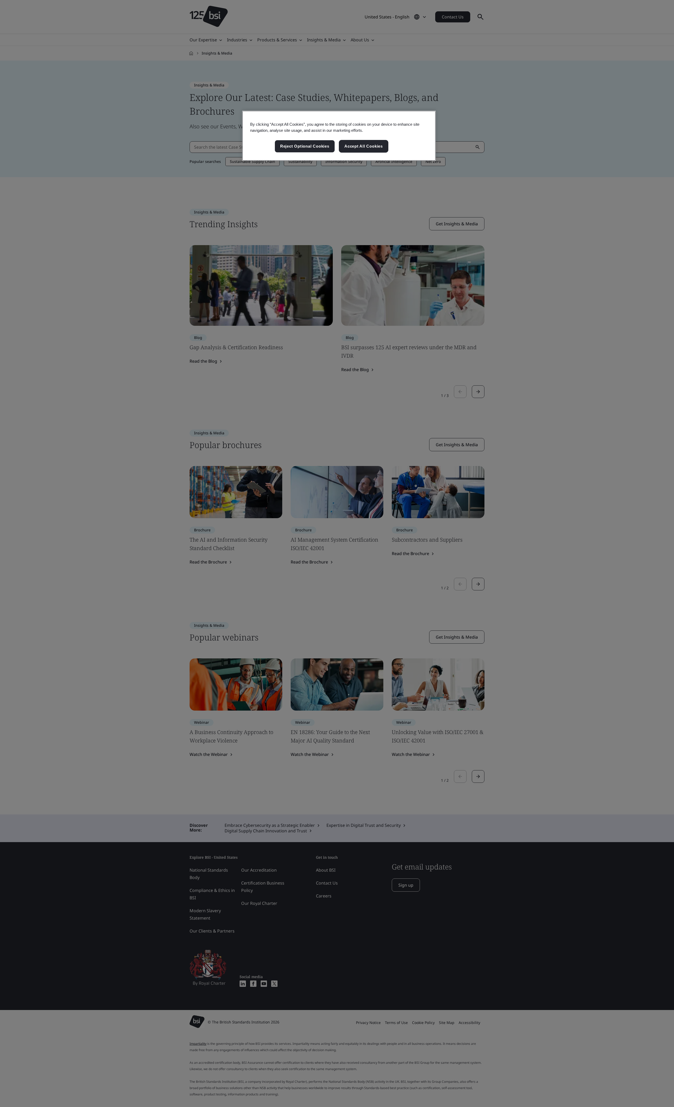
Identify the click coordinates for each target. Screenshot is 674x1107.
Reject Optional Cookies (304, 146)
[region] (339, 136)
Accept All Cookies (363, 146)
